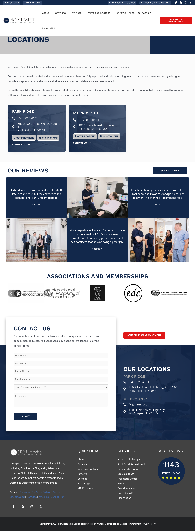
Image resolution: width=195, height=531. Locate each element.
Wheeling (44, 496)
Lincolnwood (17, 496)
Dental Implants (126, 488)
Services (60, 13)
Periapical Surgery (127, 469)
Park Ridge (84, 483)
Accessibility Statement (130, 524)
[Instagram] (185, 2)
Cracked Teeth (125, 473)
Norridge (32, 496)
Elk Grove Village (41, 492)
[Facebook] (175, 2)
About (45, 13)
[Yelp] (180, 2)
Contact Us (144, 13)
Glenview (25, 492)
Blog (132, 13)
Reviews (121, 13)
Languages (48, 28)
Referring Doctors (88, 469)
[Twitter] (190, 2)
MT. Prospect (85, 488)
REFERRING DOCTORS (99, 13)
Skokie (57, 492)
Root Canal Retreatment (131, 464)
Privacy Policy (149, 524)
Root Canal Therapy (128, 459)
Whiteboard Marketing (107, 524)
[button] (11, 3)
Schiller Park (58, 496)
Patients (77, 13)
